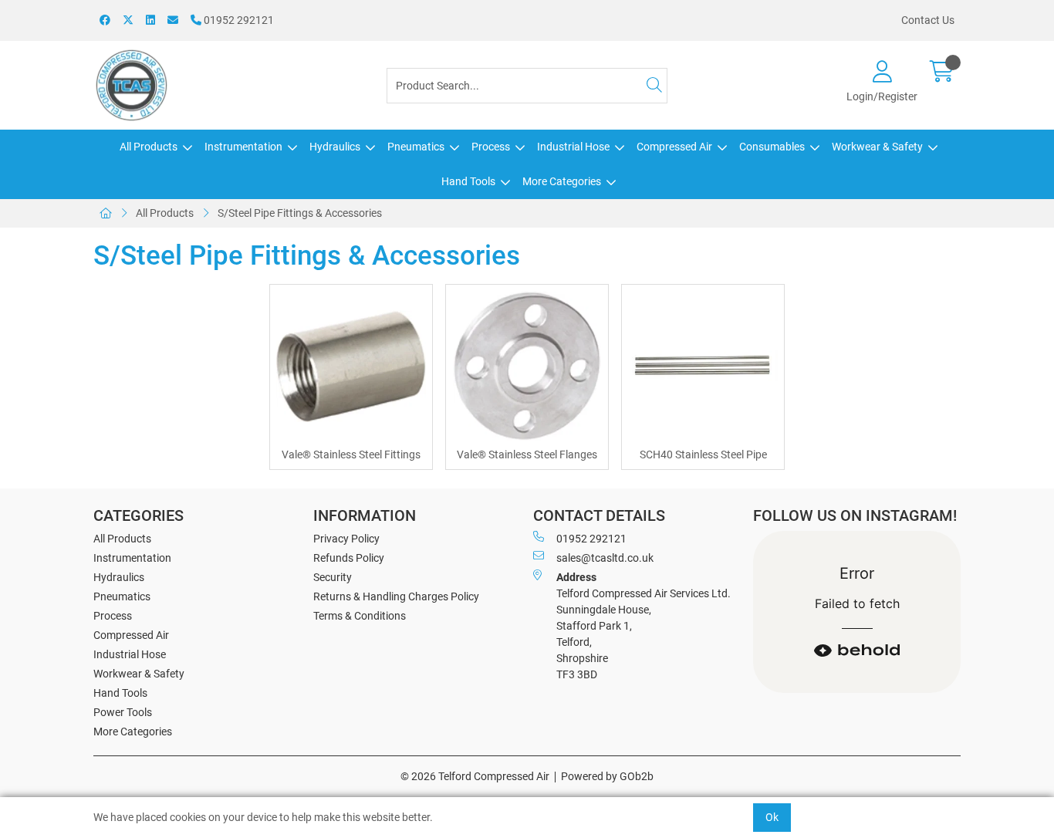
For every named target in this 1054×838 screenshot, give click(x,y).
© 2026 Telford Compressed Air (474, 776)
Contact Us (927, 20)
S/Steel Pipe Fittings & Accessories (300, 213)
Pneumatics (415, 146)
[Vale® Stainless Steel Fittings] (351, 366)
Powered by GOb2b (607, 776)
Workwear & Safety (877, 146)
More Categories (561, 181)
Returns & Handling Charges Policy (396, 596)
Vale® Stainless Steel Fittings (351, 454)
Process (490, 146)
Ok (772, 817)
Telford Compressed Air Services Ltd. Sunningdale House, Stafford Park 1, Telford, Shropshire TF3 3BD (643, 626)
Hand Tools (468, 181)
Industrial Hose (573, 146)
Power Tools (122, 712)
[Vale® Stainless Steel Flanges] (527, 366)
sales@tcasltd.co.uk (605, 558)
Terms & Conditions (359, 616)
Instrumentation (243, 146)
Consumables (772, 146)
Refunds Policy (348, 558)
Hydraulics (334, 146)
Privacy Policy (346, 538)
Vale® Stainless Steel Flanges (527, 454)
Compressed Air (674, 146)
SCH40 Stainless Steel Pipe (703, 454)
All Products (148, 146)
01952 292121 (237, 20)
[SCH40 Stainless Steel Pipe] (703, 366)
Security (332, 577)
